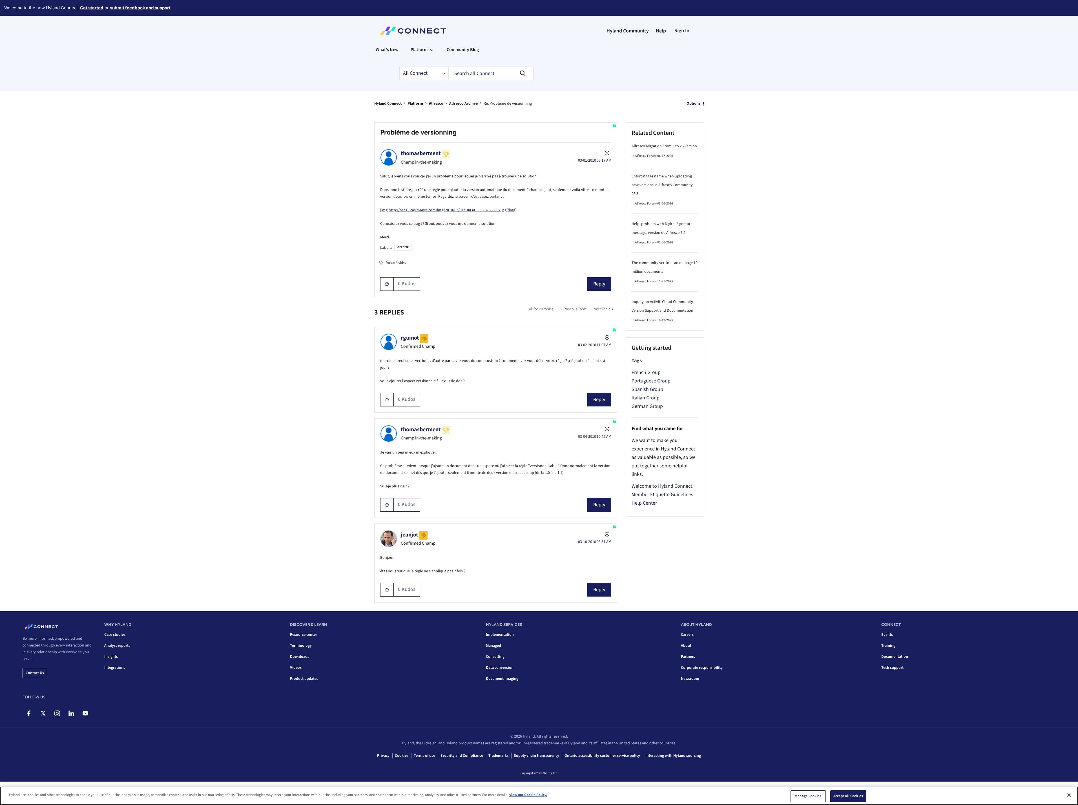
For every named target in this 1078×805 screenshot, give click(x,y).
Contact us (35, 673)
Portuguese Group (651, 380)
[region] (539, 796)
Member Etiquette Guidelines (662, 494)
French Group (646, 372)
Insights (111, 656)
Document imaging (502, 678)
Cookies (401, 755)
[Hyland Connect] (413, 31)
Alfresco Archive (463, 103)
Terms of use (424, 755)
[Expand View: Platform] (432, 50)
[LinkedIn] (71, 713)
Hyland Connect (388, 103)
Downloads (299, 656)
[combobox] (491, 73)
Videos (296, 667)
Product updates (304, 678)
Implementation (500, 634)
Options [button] (693, 103)
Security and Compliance (462, 755)
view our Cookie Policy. (528, 794)
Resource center (303, 634)
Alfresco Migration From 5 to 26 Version (664, 146)
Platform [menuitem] (419, 50)
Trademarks (498, 755)
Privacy (383, 755)
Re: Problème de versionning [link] (508, 103)
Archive (403, 247)
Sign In (681, 30)
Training (888, 645)
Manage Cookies (808, 796)
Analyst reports (117, 645)
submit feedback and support (140, 7)
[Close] (1069, 795)
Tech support (892, 667)
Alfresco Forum (646, 155)
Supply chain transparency (536, 755)
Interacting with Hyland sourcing (673, 755)
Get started (91, 7)
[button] (387, 284)
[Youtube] (85, 713)
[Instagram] (57, 713)
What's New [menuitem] (387, 50)
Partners (688, 656)
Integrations (114, 667)
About (686, 645)
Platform (415, 103)
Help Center (644, 503)
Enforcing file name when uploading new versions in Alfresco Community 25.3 (662, 185)
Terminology (301, 645)
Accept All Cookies (848, 796)
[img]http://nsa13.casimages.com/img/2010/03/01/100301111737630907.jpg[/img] (448, 210)
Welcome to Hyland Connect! (663, 486)
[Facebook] (29, 713)
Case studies (114, 634)
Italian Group (645, 397)
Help (661, 30)
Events (887, 634)
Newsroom (690, 678)
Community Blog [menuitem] (463, 50)
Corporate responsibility (702, 667)
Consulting (495, 656)
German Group (647, 406)
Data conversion (499, 667)
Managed (493, 645)
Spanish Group (647, 389)
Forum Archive (396, 262)
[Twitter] (43, 713)
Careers (687, 634)
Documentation (894, 656)
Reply (599, 283)
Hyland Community (627, 30)
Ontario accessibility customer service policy (602, 755)
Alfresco (436, 103)
